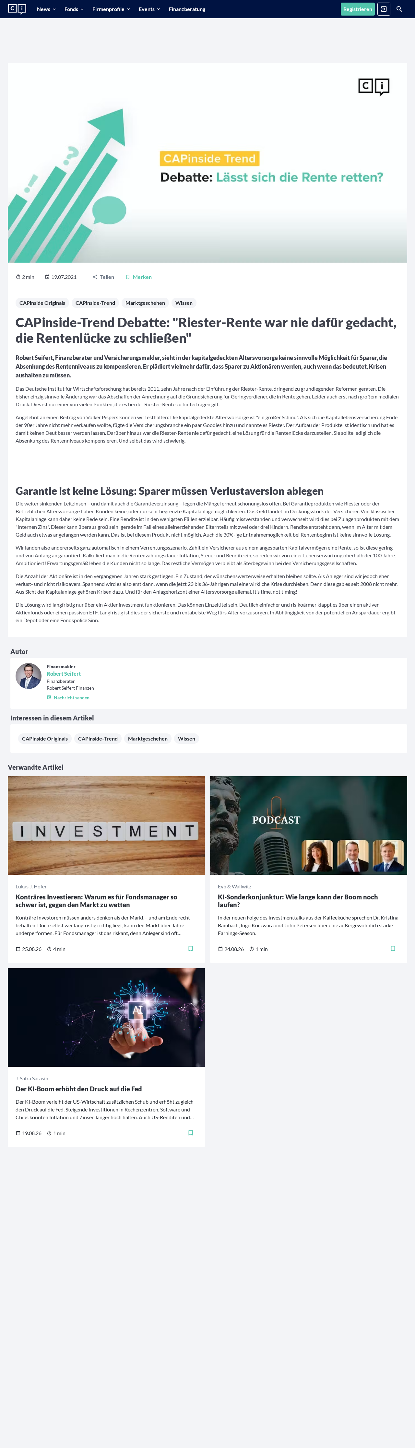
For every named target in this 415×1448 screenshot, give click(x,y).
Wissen (184, 303)
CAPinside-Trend (95, 303)
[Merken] (190, 948)
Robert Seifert (64, 674)
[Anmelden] (383, 9)
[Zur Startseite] (17, 9)
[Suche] (399, 9)
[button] (70, 696)
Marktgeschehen (145, 303)
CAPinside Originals (42, 303)
